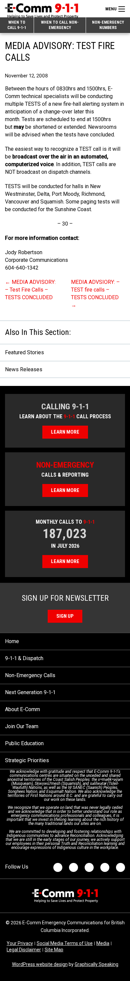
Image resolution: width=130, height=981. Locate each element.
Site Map (54, 949)
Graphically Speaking (96, 964)
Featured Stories (24, 352)
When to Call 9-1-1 (16, 25)
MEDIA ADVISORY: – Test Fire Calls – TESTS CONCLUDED (30, 290)
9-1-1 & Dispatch (24, 658)
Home (12, 641)
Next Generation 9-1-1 (30, 692)
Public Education (24, 743)
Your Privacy (20, 943)
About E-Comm (22, 709)
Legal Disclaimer (24, 949)
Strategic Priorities (27, 760)
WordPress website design (40, 964)
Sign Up (65, 616)
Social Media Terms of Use (65, 943)
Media (102, 943)
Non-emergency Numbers (108, 25)
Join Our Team (21, 726)
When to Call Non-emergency (60, 25)
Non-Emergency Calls (30, 675)
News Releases (23, 369)
